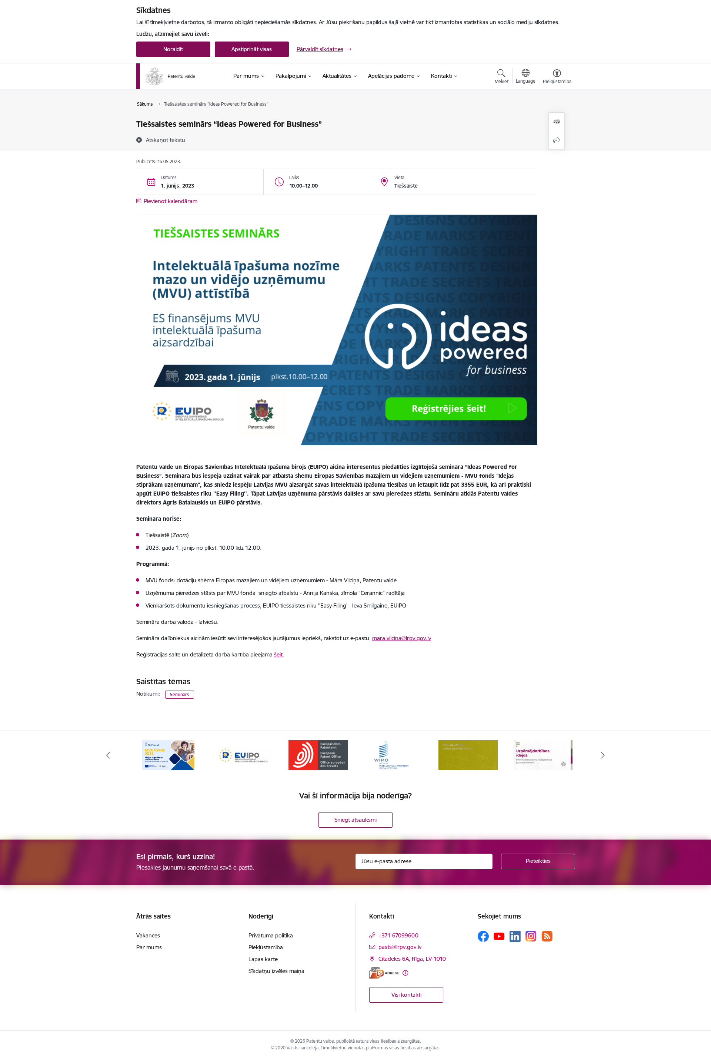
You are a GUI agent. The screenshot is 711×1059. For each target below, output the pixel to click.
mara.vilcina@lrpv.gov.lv (401, 638)
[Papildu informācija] (405, 973)
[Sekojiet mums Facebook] (483, 936)
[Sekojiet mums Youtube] (499, 935)
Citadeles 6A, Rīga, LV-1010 (412, 958)
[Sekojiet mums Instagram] (531, 936)
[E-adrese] (384, 973)
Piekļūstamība (265, 947)
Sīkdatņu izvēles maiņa (276, 970)
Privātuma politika (270, 935)
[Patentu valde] (171, 76)
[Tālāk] (603, 755)
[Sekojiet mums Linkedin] (515, 936)
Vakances (148, 935)
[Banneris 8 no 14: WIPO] (393, 754)
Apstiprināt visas (251, 49)
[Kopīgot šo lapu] (556, 140)
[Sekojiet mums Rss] (547, 936)
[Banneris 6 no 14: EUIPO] (243, 754)
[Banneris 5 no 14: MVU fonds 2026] (168, 754)
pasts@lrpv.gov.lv (399, 946)
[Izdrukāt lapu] (556, 122)
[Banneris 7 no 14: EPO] (318, 754)
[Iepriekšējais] (108, 755)
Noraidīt (173, 49)
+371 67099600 (398, 935)
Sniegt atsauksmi (355, 819)
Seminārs (179, 694)
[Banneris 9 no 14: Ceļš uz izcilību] (468, 754)
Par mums (149, 947)
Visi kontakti (406, 994)
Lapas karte (263, 959)
